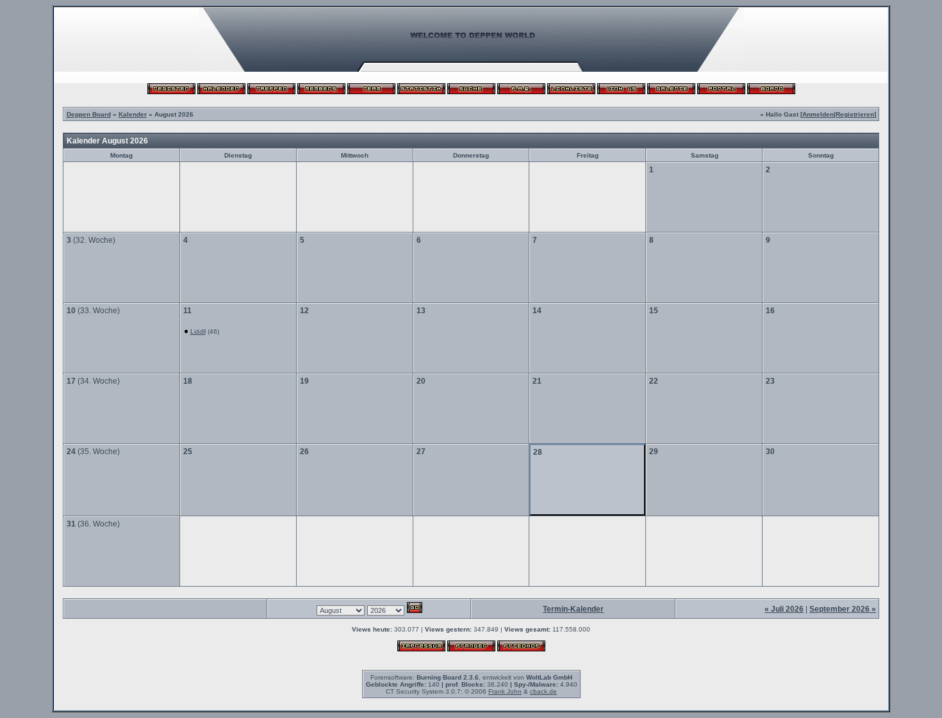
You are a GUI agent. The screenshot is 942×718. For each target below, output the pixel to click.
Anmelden (818, 114)
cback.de (543, 691)
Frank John (505, 691)
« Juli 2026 (784, 609)
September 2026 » (842, 609)
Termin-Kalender (573, 609)
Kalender (133, 114)
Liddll (198, 331)
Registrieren (855, 114)
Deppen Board (89, 114)
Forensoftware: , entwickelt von (471, 677)
